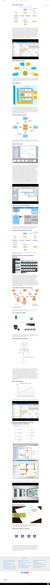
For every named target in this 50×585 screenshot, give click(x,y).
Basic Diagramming (17, 5)
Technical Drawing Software (20, 338)
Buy (27, 0)
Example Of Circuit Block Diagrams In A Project (9, 567)
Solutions (21, 0)
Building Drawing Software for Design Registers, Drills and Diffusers (23, 423)
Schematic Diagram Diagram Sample (37, 563)
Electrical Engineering (18, 505)
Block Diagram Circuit (35, 562)
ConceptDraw (3, 0)
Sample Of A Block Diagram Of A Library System (9, 568)
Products (17, 0)
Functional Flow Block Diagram (21, 205)
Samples (25, 0)
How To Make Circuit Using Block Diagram (23, 567)
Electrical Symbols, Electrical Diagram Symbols (23, 256)
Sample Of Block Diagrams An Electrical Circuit (9, 560)
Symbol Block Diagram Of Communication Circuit (39, 566)
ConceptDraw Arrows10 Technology (22, 287)
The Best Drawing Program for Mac (22, 230)
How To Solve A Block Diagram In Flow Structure (24, 565)
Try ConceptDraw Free (45, 5)
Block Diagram (16, 83)
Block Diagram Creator (18, 60)
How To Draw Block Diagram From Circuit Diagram (10, 566)
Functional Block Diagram (19, 115)
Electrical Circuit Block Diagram (22, 564)
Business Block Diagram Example (8, 563)
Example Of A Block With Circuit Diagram (23, 566)
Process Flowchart (17, 144)
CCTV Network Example (19, 313)
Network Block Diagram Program (37, 567)
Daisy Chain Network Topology (21, 528)
